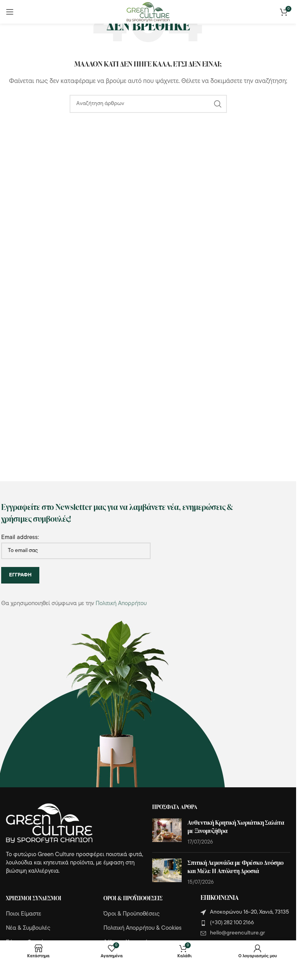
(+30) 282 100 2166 (232, 923)
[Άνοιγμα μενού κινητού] (10, 12)
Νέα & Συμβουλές (28, 928)
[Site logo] (148, 12)
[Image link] (49, 823)
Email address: (20, 538)
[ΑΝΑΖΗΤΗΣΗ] (218, 104)
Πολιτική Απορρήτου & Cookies (142, 928)
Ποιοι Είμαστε (23, 914)
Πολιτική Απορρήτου (121, 604)
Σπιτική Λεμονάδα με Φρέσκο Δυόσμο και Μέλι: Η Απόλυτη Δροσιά (236, 867)
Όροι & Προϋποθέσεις (131, 914)
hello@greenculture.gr (237, 933)
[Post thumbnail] (167, 832)
